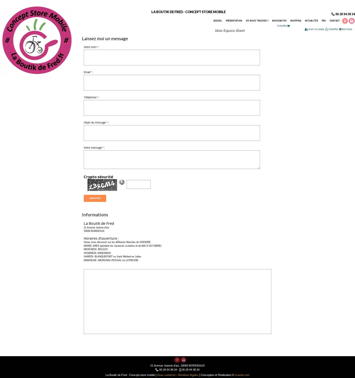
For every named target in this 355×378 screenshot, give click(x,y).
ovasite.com (242, 375)
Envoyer (94, 198)
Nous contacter (166, 375)
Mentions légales (188, 375)
